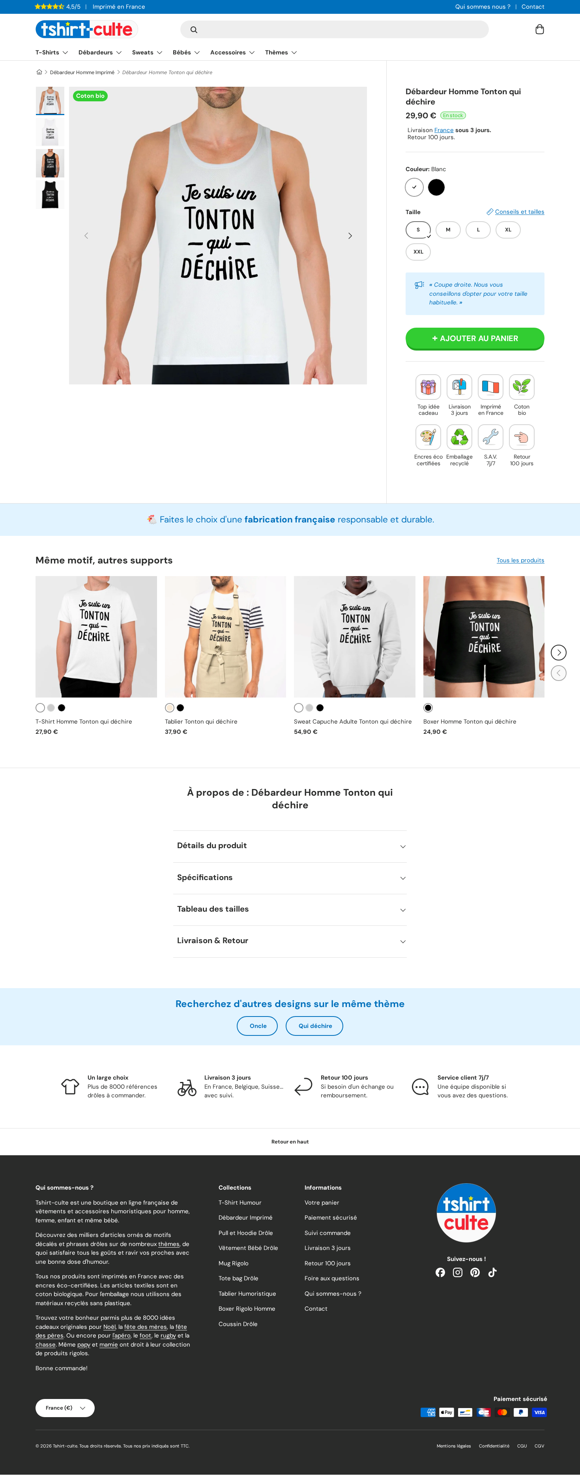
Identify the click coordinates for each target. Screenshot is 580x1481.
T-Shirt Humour (240, 1203)
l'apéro (121, 1335)
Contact (533, 7)
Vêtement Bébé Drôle (248, 1248)
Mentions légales (454, 1446)
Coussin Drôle (238, 1324)
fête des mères (145, 1327)
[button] (539, 29)
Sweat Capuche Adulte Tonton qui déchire (353, 722)
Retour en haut (290, 1141)
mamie (108, 1345)
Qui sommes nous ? (483, 7)
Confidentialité (494, 1446)
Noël (109, 1327)
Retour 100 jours (328, 1263)
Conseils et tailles (519, 212)
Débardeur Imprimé (246, 1218)
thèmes (169, 1244)
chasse (46, 1345)
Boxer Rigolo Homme (247, 1309)
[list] (218, 235)
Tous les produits (520, 560)
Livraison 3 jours (328, 1248)
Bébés (182, 52)
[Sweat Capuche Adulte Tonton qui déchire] (354, 637)
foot (146, 1335)
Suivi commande (328, 1233)
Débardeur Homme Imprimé (82, 72)
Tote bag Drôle (238, 1278)
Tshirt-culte (65, 1446)
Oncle (258, 1026)
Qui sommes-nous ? (333, 1294)
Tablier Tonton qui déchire (201, 722)
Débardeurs (96, 52)
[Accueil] (39, 72)
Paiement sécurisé (331, 1218)
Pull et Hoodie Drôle (246, 1233)
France (444, 130)
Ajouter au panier (479, 338)
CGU (522, 1446)
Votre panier (322, 1203)
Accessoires (228, 52)
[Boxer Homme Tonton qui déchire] (484, 637)
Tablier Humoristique (247, 1294)
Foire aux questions (332, 1278)
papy (83, 1345)
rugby (168, 1335)
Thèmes (276, 52)
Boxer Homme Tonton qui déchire (469, 722)
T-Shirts (47, 52)
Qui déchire (315, 1026)
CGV (539, 1446)
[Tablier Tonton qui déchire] (225, 637)
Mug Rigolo (234, 1263)
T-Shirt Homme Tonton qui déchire (84, 722)
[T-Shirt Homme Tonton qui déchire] (96, 637)
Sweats (142, 52)
